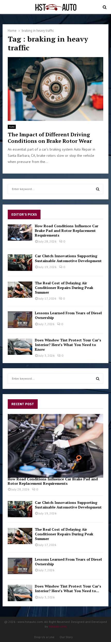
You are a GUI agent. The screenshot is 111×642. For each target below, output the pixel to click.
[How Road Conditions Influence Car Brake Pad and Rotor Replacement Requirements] (20, 232)
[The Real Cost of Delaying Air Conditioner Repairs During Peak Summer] (20, 289)
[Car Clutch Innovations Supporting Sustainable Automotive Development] (20, 262)
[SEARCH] (97, 189)
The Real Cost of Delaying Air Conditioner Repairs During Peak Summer (64, 287)
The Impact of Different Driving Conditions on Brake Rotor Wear (50, 137)
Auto (11, 126)
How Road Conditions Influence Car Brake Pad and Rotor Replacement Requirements (66, 230)
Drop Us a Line (44, 637)
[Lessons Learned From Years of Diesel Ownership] (20, 319)
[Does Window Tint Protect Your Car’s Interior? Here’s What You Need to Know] (20, 347)
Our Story (66, 637)
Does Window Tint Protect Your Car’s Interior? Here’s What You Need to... (68, 588)
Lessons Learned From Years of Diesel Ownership (68, 315)
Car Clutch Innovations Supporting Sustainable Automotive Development (68, 258)
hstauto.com (58, 626)
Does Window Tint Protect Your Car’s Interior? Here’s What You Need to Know (68, 345)
